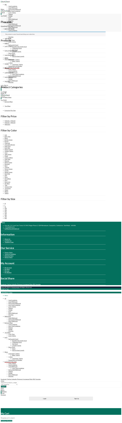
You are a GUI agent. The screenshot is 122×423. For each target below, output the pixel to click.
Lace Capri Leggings (10, 77)
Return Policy (9, 257)
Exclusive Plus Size (10, 110)
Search (4, 386)
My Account (8, 267)
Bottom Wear (9, 102)
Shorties (7, 81)
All (5, 93)
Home (2, 26)
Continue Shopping (6, 421)
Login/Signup (5, 292)
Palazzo (7, 68)
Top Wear (7, 106)
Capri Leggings (9, 72)
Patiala (7, 64)
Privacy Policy (9, 252)
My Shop (7, 269)
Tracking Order (9, 242)
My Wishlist (8, 272)
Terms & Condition (10, 254)
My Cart (7, 271)
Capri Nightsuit (9, 55)
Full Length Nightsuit (11, 50)
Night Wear (8, 97)
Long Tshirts (8, 46)
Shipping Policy (9, 256)
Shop (5, 26)
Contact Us (8, 240)
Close (10, 292)
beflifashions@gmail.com (12, 229)
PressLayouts (15, 287)
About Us (7, 239)
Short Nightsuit (9, 59)
